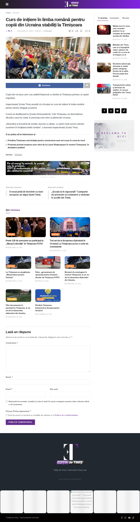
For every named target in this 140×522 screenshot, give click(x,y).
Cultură (12, 299)
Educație (16, 13)
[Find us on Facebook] (104, 110)
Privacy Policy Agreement (18, 411)
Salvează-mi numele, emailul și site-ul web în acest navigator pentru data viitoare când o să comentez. (48, 402)
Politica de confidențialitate (66, 415)
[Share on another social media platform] (87, 85)
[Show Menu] (7, 4)
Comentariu (12, 343)
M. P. (10, 31)
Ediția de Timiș (12, 518)
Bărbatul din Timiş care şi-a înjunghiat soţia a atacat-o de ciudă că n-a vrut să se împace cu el (121, 50)
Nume (9, 377)
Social (11, 234)
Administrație (44, 266)
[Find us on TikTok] (133, 517)
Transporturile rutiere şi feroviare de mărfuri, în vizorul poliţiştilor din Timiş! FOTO (122, 90)
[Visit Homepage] (72, 4)
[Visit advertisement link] (48, 168)
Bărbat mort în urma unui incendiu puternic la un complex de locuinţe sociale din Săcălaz (121, 31)
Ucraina (18, 155)
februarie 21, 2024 (14, 281)
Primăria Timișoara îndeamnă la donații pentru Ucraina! (47, 308)
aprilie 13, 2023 (43, 281)
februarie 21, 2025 (58, 250)
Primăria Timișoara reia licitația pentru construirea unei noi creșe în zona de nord (46, 140)
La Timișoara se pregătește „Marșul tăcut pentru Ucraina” (18, 274)
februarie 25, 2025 (14, 247)
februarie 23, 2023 (73, 283)
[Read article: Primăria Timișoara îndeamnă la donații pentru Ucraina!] (48, 295)
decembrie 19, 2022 (44, 314)
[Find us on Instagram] (110, 110)
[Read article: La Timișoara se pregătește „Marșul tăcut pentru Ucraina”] (18, 262)
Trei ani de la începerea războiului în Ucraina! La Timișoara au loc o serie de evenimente (69, 243)
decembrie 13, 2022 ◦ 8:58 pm (29, 31)
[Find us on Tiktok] (124, 110)
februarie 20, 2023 (14, 317)
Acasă (8, 13)
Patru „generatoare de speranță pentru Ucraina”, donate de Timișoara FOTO (47, 274)
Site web (54, 389)
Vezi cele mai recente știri (70, 479)
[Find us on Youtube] (117, 110)
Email (9, 389)
